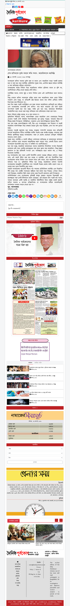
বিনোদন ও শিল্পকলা (11, 36)
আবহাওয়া (17, 569)
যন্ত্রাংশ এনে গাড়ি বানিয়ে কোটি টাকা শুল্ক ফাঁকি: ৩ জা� (42, 376)
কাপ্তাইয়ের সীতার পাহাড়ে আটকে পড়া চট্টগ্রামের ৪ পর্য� (43, 384)
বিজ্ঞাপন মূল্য (10, 4)
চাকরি (36, 36)
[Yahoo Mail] (30, 196)
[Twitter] (13, 196)
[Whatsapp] (23, 196)
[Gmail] (45, 196)
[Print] (34, 196)
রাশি (18, 578)
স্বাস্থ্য (18, 585)
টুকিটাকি (18, 576)
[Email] (41, 196)
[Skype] (38, 196)
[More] (55, 196)
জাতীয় (20, 33)
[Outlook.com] (52, 196)
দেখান (35, 462)
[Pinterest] (20, 196)
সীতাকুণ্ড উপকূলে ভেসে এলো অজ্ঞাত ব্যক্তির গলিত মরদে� (43, 401)
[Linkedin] (16, 196)
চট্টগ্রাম (15, 33)
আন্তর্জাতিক (39, 33)
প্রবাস (31, 36)
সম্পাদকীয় (17, 583)
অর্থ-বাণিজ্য (46, 33)
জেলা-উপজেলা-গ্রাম (29, 33)
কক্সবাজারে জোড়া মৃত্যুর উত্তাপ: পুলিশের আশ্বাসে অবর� (43, 367)
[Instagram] (27, 196)
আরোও (34, 408)
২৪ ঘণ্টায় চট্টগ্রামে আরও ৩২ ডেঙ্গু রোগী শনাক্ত (40, 392)
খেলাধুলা (53, 33)
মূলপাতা (10, 33)
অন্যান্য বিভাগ (46, 36)
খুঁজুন (61, 218)
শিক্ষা (27, 36)
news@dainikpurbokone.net (37, 565)
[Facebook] (9, 196)
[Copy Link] (48, 196)
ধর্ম (40, 36)
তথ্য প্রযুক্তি (21, 36)
